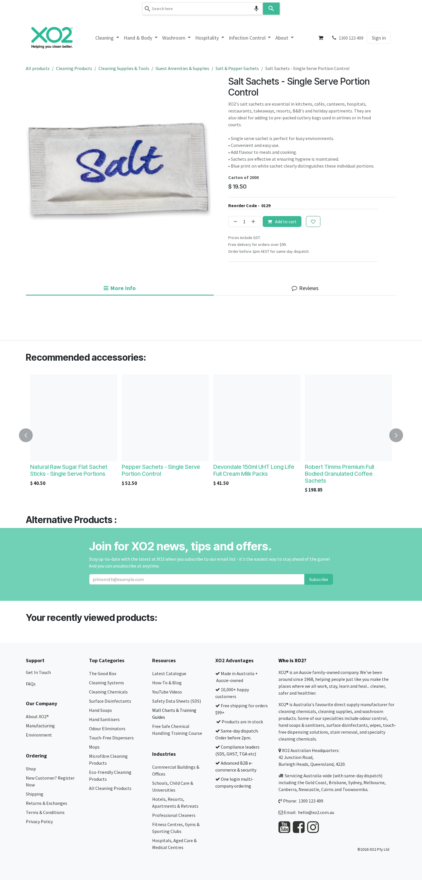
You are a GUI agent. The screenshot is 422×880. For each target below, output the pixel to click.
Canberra (287, 789)
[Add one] (254, 221)
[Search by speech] (256, 8)
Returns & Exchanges (47, 803)
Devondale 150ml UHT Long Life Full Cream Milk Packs (253, 470)
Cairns (327, 789)
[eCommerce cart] (321, 37)
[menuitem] (107, 38)
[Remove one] (234, 221)
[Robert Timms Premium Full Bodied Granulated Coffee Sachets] (348, 417)
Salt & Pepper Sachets (237, 68)
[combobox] (202, 8)
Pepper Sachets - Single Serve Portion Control (161, 470)
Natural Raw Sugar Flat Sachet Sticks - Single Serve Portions (68, 470)
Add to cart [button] (285, 221)
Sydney (354, 782)
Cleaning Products (74, 68)
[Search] (271, 8)
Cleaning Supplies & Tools (123, 68)
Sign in (379, 37)
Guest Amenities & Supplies (182, 68)
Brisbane (337, 782)
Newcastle (309, 789)
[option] (211, 435)
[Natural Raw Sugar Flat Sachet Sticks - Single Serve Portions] (73, 417)
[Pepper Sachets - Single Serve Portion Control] (165, 417)
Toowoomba (354, 789)
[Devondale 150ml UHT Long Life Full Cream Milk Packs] (256, 417)
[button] (29, 435)
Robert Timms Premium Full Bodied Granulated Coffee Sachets (339, 473)
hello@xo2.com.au (316, 812)
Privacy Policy (39, 821)
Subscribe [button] (318, 579)
